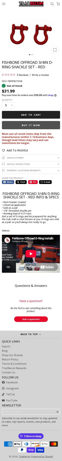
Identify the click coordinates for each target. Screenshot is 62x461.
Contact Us (8, 372)
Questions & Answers (31, 285)
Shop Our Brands (12, 355)
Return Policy (10, 359)
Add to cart (31, 114)
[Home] (31, 3)
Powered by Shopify (42, 456)
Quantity (7, 100)
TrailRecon (24, 456)
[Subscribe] (57, 412)
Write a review (40, 75)
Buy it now (31, 125)
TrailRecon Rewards (14, 368)
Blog (5, 350)
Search (6, 346)
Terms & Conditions (14, 363)
